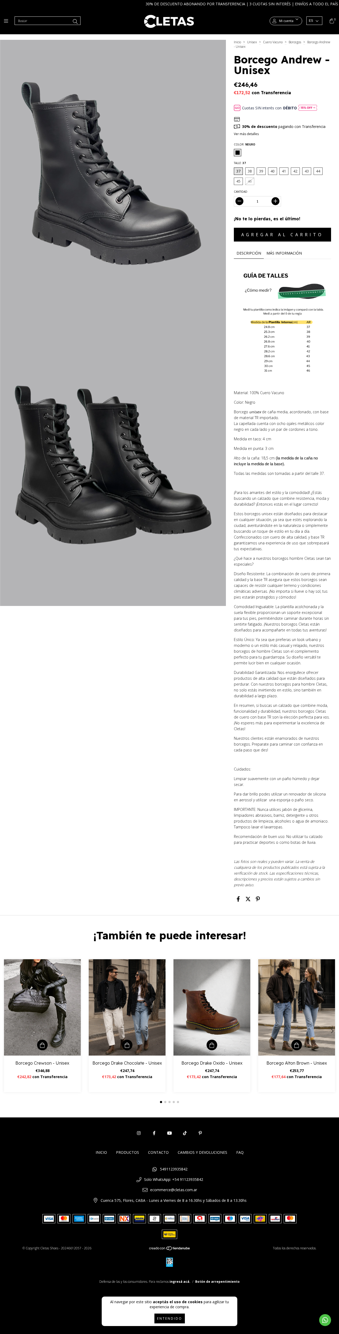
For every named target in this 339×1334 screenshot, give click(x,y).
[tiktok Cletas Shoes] (185, 1133)
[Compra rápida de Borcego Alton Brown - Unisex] (296, 1045)
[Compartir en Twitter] (248, 899)
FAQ (240, 1152)
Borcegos (295, 42)
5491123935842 (174, 1169)
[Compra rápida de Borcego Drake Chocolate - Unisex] (127, 1045)
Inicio (237, 42)
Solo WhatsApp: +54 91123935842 (173, 1179)
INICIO (101, 1152)
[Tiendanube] (170, 1249)
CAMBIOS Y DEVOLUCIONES (202, 1152)
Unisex (252, 42)
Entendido (169, 1318)
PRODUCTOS (127, 1152)
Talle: (240, 163)
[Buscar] (75, 21)
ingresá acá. (180, 1281)
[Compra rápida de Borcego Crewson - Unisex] (42, 1045)
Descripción (249, 253)
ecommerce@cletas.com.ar (173, 1189)
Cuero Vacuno (273, 42)
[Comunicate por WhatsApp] (325, 1320)
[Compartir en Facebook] (238, 899)
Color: (244, 144)
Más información (284, 253)
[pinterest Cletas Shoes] (200, 1133)
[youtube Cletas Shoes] (169, 1133)
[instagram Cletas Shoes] (139, 1133)
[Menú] (7, 21)
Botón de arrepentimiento (217, 1281)
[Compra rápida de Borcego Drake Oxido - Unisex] (212, 1045)
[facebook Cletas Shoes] (154, 1133)
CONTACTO (158, 1152)
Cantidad (240, 191)
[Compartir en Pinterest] (257, 899)
